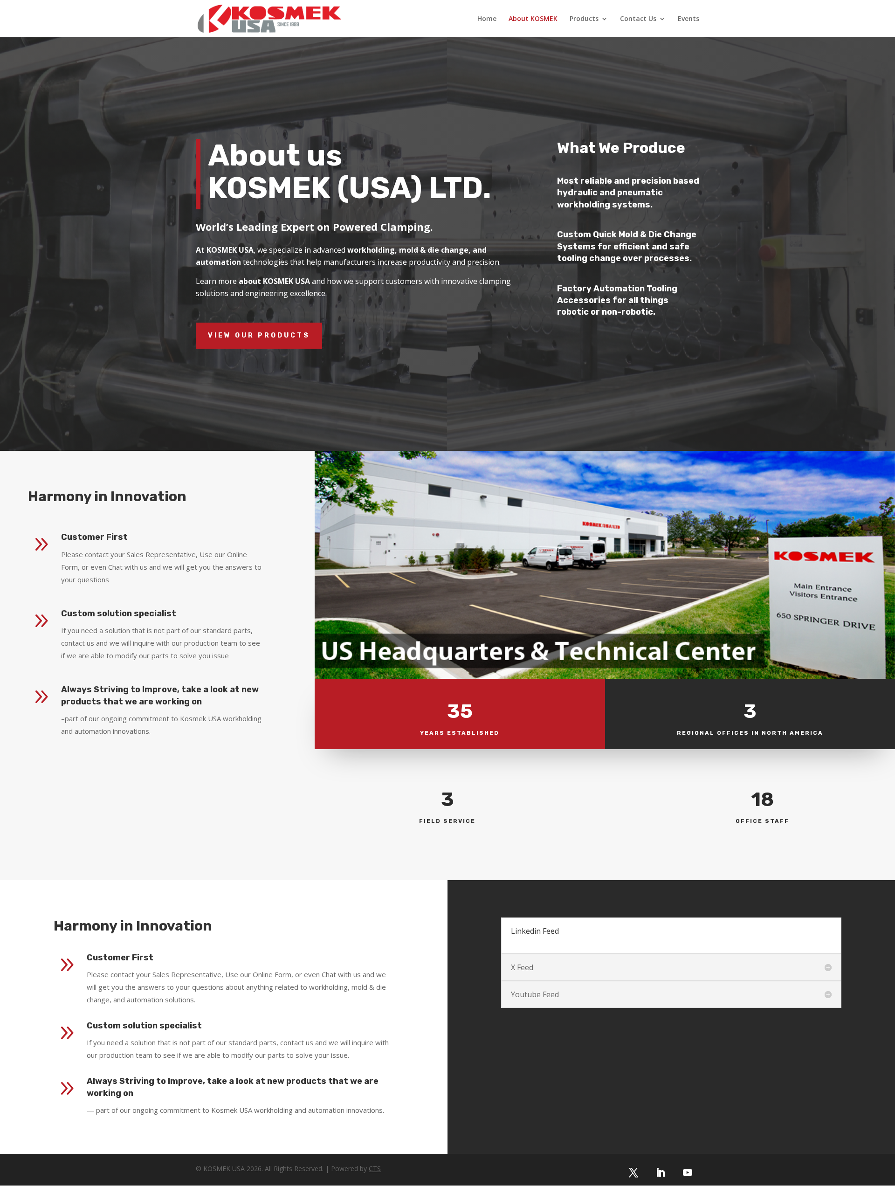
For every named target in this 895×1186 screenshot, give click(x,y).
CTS (375, 1168)
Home (486, 19)
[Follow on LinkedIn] (660, 1172)
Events (688, 19)
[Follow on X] (633, 1172)
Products (584, 19)
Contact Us (638, 19)
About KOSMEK (533, 19)
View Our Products (259, 335)
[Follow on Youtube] (687, 1172)
